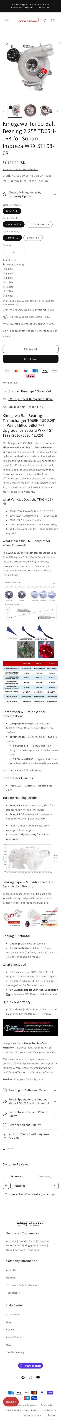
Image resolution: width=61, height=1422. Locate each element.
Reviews (10, 1277)
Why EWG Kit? (10, 383)
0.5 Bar (9, 273)
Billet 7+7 (12, 211)
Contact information (32, 1415)
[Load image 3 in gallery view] (46, 110)
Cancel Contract (15, 1337)
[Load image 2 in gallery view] (30, 110)
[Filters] (6, 1186)
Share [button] (10, 1148)
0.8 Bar (9, 278)
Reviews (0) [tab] (16, 1176)
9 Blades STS (13, 224)
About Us (11, 1269)
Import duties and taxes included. (20, 169)
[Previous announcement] (6, 6)
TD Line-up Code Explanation (22, 1285)
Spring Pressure (10, 260)
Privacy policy (14, 1410)
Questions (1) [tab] (44, 1176)
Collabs (10, 1329)
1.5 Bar (9, 286)
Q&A (8, 1344)
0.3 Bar (9, 269)
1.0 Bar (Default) (14, 264)
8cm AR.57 (33, 237)
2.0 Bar (9, 295)
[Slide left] (3, 111)
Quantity (7, 245)
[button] (7, 20)
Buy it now (30, 359)
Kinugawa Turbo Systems (26, 1405)
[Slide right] (57, 111)
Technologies (13, 1292)
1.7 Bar (9, 291)
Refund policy (47, 1405)
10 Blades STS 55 (39, 224)
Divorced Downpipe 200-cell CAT (29, 391)
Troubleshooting (15, 1352)
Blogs (9, 1322)
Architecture (13, 1314)
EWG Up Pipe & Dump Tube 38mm (30, 399)
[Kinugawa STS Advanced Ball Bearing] (30, 928)
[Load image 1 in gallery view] (15, 110)
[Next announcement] (55, 6)
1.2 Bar (9, 282)
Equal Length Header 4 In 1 (25, 406)
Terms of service (31, 1410)
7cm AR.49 (12, 237)
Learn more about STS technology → (24, 770)
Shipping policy (49, 1410)
